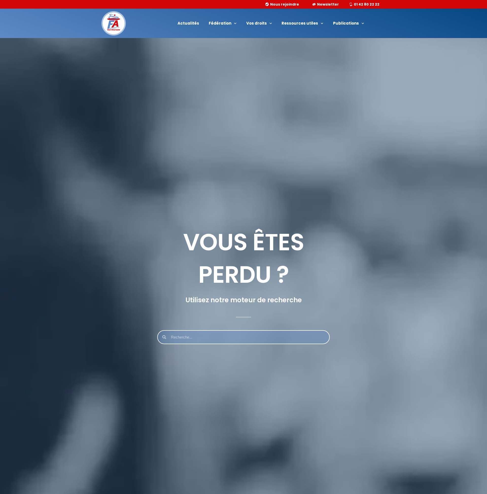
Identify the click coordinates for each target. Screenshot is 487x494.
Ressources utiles (300, 23)
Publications (346, 23)
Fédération (220, 23)
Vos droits (256, 23)
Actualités (188, 23)
